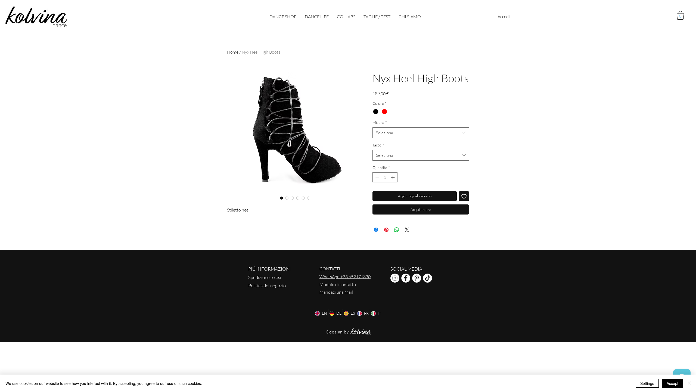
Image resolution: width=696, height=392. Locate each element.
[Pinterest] (416, 278)
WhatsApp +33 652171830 (345, 276)
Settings (647, 383)
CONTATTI (329, 268)
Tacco (378, 145)
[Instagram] (394, 278)
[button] (680, 15)
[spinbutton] (385, 177)
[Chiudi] (689, 383)
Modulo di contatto (337, 284)
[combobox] (420, 132)
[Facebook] (405, 278)
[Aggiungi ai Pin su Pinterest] (386, 229)
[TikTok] (427, 278)
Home (232, 52)
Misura (379, 122)
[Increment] (393, 177)
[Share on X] (407, 229)
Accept (672, 383)
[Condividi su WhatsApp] (396, 229)
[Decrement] (376, 177)
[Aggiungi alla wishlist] (464, 196)
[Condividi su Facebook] (376, 229)
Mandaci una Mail (336, 292)
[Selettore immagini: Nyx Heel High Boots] (281, 198)
